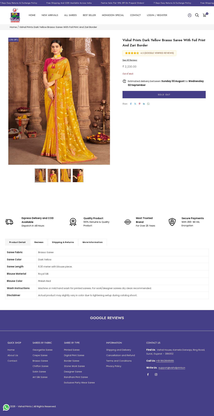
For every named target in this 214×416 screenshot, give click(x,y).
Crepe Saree (40, 355)
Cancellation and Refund (120, 355)
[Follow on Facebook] (147, 374)
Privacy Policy (113, 366)
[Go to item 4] (78, 175)
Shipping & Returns (63, 242)
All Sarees (70, 15)
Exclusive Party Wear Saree (79, 382)
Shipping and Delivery (118, 349)
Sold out (164, 94)
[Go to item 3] (65, 175)
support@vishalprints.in (172, 367)
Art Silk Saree (40, 377)
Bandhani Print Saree (76, 377)
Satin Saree (39, 371)
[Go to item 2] (53, 175)
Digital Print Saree (74, 355)
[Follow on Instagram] (156, 374)
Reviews (38, 242)
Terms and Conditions (119, 360)
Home (32, 15)
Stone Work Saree (74, 366)
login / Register (157, 15)
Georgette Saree (42, 349)
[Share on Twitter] (135, 104)
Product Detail (17, 242)
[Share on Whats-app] (148, 104)
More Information (93, 242)
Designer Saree (73, 371)
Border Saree (71, 360)
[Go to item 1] (40, 175)
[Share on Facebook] (131, 104)
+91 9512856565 (165, 360)
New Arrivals (50, 15)
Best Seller (89, 15)
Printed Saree (72, 349)
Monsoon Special (113, 15)
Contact (135, 15)
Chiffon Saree (40, 366)
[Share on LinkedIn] (144, 104)
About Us (13, 355)
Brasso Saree (40, 360)
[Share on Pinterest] (139, 104)
